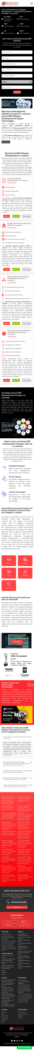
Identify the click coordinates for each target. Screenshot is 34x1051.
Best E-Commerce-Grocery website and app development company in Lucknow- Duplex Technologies (9, 869)
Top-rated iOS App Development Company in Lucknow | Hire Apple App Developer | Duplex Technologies (9, 826)
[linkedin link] (22, 1041)
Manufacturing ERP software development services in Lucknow (18, 332)
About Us (4, 1012)
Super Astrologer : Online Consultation (7, 938)
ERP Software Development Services (24, 967)
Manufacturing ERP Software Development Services (8, 980)
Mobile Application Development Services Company (23, 948)
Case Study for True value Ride (9, 941)
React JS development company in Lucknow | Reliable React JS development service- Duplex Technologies (24, 826)
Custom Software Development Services (23, 934)
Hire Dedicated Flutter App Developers (24, 991)
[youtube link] (14, 1041)
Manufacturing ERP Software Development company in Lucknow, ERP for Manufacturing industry (9, 844)
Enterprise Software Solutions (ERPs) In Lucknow (19, 224)
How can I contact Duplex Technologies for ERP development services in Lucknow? (15, 778)
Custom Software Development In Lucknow (17, 179)
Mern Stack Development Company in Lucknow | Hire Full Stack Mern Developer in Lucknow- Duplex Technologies (25, 835)
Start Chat (16, 216)
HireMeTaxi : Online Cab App (8, 946)
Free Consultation (25, 1047)
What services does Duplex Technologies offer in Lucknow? (16, 737)
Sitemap (20, 1017)
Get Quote (17, 92)
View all (30, 685)
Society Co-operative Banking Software (9, 949)
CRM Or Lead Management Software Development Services (8, 985)
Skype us (9, 925)
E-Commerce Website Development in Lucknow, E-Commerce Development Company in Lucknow (9, 878)
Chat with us (25, 925)
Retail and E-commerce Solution (7, 962)
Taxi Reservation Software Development (8, 991)
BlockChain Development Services (24, 940)
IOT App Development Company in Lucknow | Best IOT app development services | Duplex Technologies (25, 844)
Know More (17, 641)
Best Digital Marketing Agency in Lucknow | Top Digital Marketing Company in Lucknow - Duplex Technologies (8, 800)
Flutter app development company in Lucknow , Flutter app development (8, 833)
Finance (3, 970)
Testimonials (5, 1017)
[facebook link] (12, 1041)
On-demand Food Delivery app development (8, 997)
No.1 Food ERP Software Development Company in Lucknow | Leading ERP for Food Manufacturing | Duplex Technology (25, 860)
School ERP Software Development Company (7, 988)
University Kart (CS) (6, 934)
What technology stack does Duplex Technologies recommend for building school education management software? (16, 763)
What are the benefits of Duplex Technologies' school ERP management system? (16, 771)
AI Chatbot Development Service (24, 953)
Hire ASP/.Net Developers (24, 985)
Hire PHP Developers (23, 1000)
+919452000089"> (5, 1048)
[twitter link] (17, 1041)
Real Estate (4, 972)
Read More (5, 142)
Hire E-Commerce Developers (25, 998)
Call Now (6, 216)
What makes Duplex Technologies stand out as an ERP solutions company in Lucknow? (17, 785)
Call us (10, 921)
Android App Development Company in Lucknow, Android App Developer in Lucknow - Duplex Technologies (25, 817)
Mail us (25, 921)
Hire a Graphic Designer (23, 987)
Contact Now (17, 907)
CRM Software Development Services (25, 944)
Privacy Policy (21, 1012)
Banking (4, 974)
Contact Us (4, 1019)
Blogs (3, 1021)
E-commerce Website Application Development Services (24, 957)
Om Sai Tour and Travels (7, 945)
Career (3, 1014)
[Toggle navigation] (31, 3)
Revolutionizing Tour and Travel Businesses (7, 967)
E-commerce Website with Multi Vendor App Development (8, 1001)
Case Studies (5, 1015)
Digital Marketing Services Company (24, 961)
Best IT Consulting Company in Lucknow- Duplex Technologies (8, 807)
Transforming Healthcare (8, 965)
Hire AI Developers (22, 980)
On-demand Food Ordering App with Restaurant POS (8, 1005)
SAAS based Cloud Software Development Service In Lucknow (18, 278)
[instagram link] (19, 1041)
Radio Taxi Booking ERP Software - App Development (8, 994)
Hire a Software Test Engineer (25, 996)
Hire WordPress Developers (24, 989)
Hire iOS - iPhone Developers (25, 994)
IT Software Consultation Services (24, 964)
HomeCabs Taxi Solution (7, 936)
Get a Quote (26, 216)
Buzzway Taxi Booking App (8, 943)
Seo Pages (20, 1015)
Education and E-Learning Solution (8, 956)
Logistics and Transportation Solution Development (8, 959)
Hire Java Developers (23, 1001)
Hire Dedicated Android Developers (23, 982)
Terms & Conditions (22, 1014)
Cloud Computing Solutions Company (24, 937)
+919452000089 (18, 902)
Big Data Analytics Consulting (25, 951)
